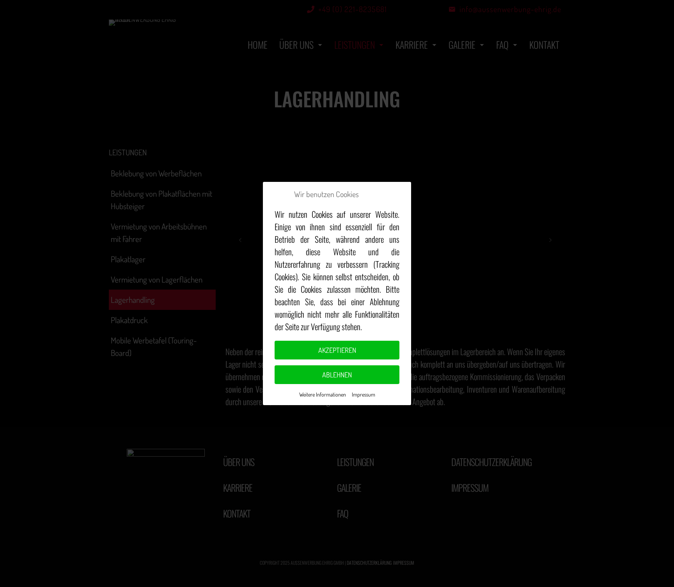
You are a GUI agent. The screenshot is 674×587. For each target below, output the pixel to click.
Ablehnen (337, 374)
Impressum (363, 394)
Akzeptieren (337, 350)
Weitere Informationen (322, 394)
